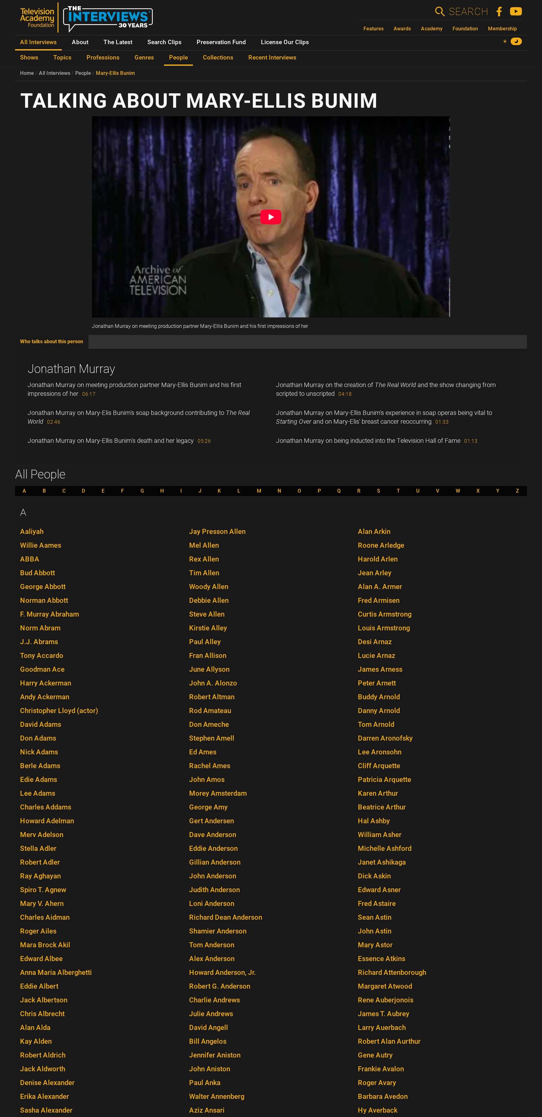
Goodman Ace (42, 669)
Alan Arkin (374, 531)
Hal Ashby (374, 821)
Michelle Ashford (385, 848)
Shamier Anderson (218, 931)
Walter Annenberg (216, 1096)
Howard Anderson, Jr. (222, 972)
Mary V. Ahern (42, 904)
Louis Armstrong (384, 628)
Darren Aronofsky (385, 738)
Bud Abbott (37, 573)
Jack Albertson (43, 1000)
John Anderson (212, 876)
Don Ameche (209, 724)
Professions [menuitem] (103, 57)
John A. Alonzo (213, 683)
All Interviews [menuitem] (38, 42)
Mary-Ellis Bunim (115, 73)
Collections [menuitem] (218, 57)
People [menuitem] (178, 57)
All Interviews (54, 73)
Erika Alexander (44, 1096)
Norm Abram (40, 628)
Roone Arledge (381, 545)
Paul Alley (205, 642)
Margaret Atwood (385, 986)
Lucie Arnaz (376, 655)
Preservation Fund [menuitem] (221, 42)
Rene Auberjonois (385, 1000)
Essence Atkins (381, 959)
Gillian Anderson (215, 862)
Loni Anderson (211, 904)
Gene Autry (375, 1055)
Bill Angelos (207, 1041)
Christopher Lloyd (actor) (59, 711)
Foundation (465, 29)
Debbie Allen (209, 600)
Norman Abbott (44, 600)
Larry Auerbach (382, 1028)
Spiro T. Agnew (43, 890)
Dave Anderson (212, 835)
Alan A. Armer (380, 587)
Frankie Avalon (381, 1069)
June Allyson (209, 669)
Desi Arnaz (375, 642)
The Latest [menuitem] (118, 42)
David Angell (208, 1028)
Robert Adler (40, 862)
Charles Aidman (45, 917)
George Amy (208, 807)
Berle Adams (40, 766)
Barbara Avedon (383, 1096)
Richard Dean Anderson (225, 917)
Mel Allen (204, 545)
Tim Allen (204, 573)
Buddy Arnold (379, 697)
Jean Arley (374, 573)
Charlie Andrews (214, 1000)
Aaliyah (32, 531)
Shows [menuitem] (29, 57)
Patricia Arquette (384, 779)
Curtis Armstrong (385, 614)
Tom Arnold (376, 724)
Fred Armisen (379, 600)
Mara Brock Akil (45, 945)
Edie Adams (38, 779)
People (83, 73)
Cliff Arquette (379, 766)
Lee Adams (37, 793)
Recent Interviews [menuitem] (272, 57)
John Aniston (209, 1069)
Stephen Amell (211, 738)
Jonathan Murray (71, 369)
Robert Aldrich (43, 1055)
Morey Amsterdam (218, 793)
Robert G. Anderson (219, 986)
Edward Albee (41, 959)
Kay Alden (36, 1041)
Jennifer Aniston (215, 1055)
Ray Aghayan (40, 876)
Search (468, 11)
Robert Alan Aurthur (389, 1041)
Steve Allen (207, 614)
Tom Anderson (211, 945)
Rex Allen (204, 559)
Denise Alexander (47, 1083)
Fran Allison (207, 655)
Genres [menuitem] (144, 57)
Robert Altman (212, 697)
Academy (432, 29)
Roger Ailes (38, 931)
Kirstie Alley (208, 628)
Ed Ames (202, 752)
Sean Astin (374, 917)
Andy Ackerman (44, 697)
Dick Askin (374, 876)
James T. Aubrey (383, 1014)
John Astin (374, 931)
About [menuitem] (80, 42)
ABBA (30, 559)
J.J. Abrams (39, 642)
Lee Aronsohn (379, 752)
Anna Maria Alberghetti (56, 972)
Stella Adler (38, 848)
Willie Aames (40, 545)
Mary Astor (375, 945)
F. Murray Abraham (49, 614)
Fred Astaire (377, 904)
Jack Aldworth (42, 1069)
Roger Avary (377, 1083)
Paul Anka (205, 1083)
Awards (402, 29)
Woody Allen (208, 587)
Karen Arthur (378, 793)
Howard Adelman (47, 821)
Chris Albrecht (42, 1014)
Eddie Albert (39, 986)
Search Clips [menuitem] (164, 42)
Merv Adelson (41, 835)
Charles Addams (45, 807)
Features (374, 29)
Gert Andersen (211, 821)
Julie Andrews (211, 1014)
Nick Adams (39, 752)
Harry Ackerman (45, 683)
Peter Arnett (377, 683)
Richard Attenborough (392, 972)
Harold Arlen (378, 559)
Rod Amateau (210, 711)
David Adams (40, 724)
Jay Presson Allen (217, 531)
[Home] (89, 20)
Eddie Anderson (213, 848)
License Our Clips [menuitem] (285, 42)
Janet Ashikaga (382, 862)
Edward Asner (379, 890)
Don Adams (38, 738)
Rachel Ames (209, 766)
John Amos (207, 779)
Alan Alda (35, 1028)
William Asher (379, 835)
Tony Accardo (41, 655)
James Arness (380, 669)
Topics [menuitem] (62, 57)
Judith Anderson (214, 890)
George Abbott (43, 587)
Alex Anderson (212, 959)
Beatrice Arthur (382, 807)
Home (27, 73)
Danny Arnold (379, 711)
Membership (502, 29)
